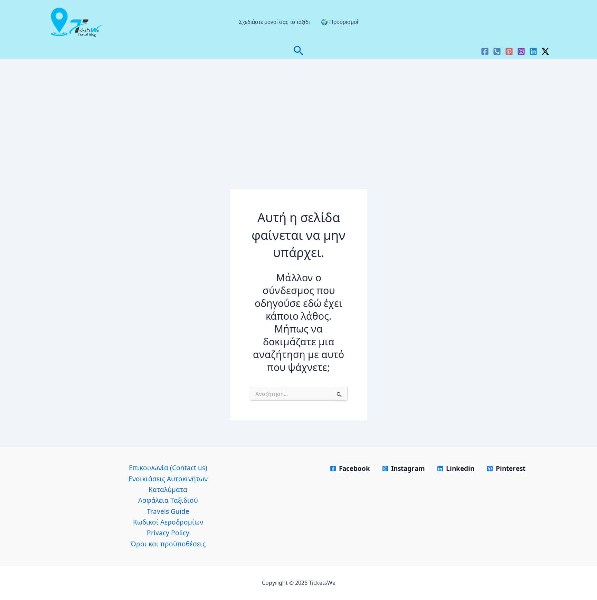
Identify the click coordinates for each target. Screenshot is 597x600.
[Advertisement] (298, 111)
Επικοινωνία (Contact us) (168, 467)
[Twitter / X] (545, 51)
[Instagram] (521, 51)
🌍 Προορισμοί (339, 22)
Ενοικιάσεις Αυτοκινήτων (168, 478)
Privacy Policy (168, 532)
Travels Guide (168, 511)
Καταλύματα (168, 489)
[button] (298, 51)
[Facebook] (485, 51)
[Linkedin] (533, 51)
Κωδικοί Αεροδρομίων (168, 522)
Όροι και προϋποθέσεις (168, 543)
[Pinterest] (509, 51)
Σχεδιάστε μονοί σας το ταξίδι (274, 22)
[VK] (497, 51)
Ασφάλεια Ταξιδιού (168, 500)
